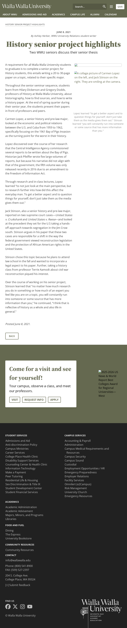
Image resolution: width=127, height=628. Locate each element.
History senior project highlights (25, 24)
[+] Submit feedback (17, 585)
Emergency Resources (78, 496)
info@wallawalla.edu (18, 560)
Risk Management (76, 488)
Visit (15, 400)
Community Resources (19, 550)
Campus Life (77, 14)
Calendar (111, 14)
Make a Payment (15, 472)
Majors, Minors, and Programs (24, 515)
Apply (54, 400)
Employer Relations (77, 476)
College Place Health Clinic (21, 456)
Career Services (15, 452)
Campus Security (75, 456)
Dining (9, 530)
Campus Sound (74, 460)
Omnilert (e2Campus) (78, 484)
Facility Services (74, 480)
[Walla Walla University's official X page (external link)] (16, 607)
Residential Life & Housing (21, 480)
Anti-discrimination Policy (21, 445)
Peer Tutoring (14, 476)
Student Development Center (23, 488)
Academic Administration (21, 507)
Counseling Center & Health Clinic (26, 464)
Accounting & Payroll (78, 441)
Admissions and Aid (34, 14)
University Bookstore (18, 538)
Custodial (70, 464)
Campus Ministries (17, 448)
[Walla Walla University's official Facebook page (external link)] (9, 607)
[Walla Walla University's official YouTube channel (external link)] (30, 607)
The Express (13, 534)
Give (120, 6)
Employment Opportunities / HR (85, 468)
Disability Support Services (22, 460)
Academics (58, 14)
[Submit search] (104, 7)
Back (12, 336)
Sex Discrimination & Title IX (22, 484)
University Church (76, 492)
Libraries (10, 519)
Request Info (34, 400)
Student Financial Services (21, 492)
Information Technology (20, 468)
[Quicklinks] (111, 6)
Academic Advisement (19, 511)
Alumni (94, 14)
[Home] (26, 6)
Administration (74, 445)
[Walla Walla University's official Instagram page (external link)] (23, 607)
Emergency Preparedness (81, 472)
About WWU (10, 14)
